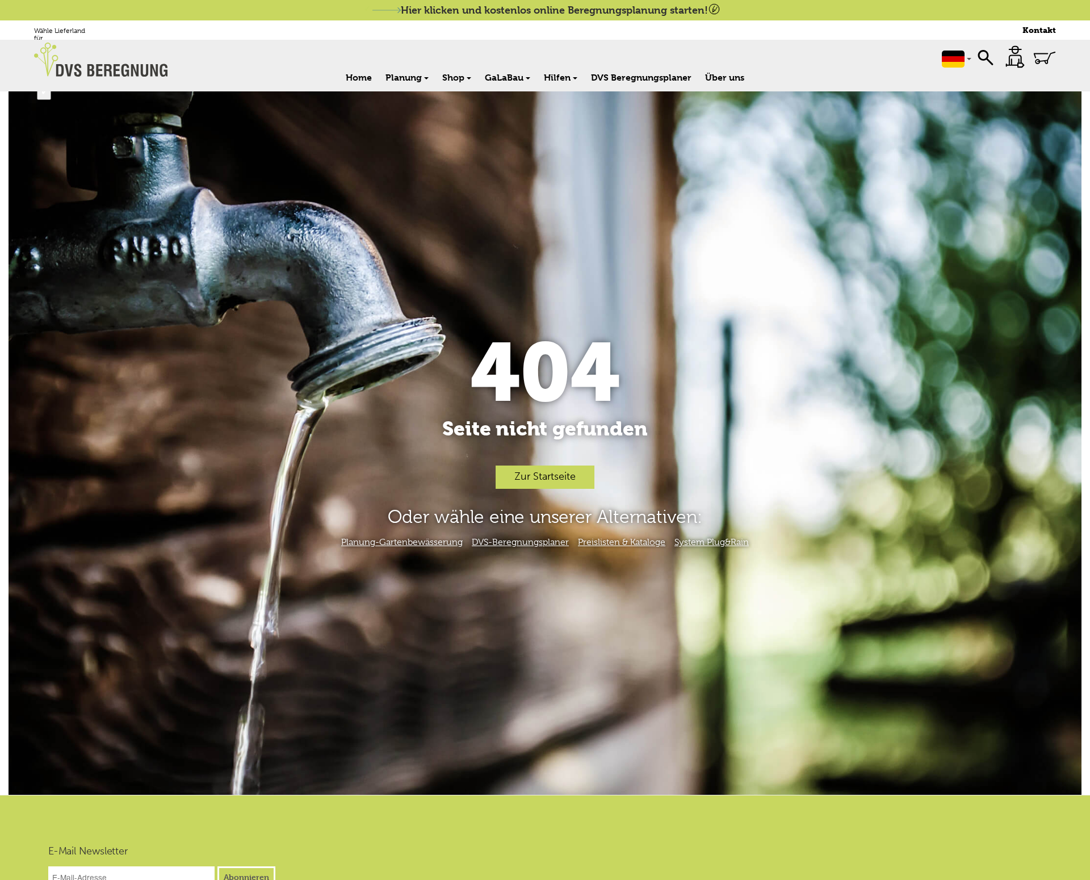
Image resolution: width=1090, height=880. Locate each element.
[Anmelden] (1015, 56)
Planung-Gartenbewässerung (402, 542)
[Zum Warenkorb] (1044, 58)
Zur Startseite (545, 476)
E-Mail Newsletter (88, 851)
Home (359, 77)
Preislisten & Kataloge (621, 542)
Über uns (724, 77)
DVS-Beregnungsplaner (520, 542)
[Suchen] (985, 56)
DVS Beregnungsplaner (641, 77)
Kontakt (1039, 30)
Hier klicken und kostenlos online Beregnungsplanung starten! (554, 10)
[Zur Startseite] (106, 60)
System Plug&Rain (711, 542)
